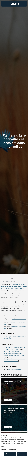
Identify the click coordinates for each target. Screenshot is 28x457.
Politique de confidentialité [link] (8, 449)
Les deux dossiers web (15, 369)
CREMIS (15, 3)
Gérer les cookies (10, 453)
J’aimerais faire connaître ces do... (9, 281)
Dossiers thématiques (16, 278)
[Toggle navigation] (4, 4)
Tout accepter (21, 453)
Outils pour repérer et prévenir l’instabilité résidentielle (13, 280)
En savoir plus (8, 399)
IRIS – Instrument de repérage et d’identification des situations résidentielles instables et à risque (14, 353)
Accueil (2, 278)
